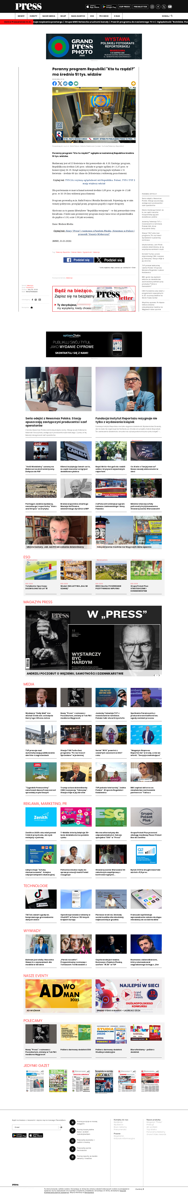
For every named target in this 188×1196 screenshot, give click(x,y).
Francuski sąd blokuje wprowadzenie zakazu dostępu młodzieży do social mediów (146, 917)
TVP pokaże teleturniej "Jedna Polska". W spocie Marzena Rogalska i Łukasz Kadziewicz (153, 269)
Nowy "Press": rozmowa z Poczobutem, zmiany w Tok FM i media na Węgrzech (76, 715)
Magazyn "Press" (154, 1122)
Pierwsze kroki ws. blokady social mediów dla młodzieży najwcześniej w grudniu (110, 917)
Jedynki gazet (36, 1065)
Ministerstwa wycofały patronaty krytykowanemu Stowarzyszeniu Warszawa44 (145, 506)
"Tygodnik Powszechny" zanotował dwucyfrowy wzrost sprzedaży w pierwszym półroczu (40, 791)
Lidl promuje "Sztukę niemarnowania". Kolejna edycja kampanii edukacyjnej (40, 872)
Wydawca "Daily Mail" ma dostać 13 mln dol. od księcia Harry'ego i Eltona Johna (39, 715)
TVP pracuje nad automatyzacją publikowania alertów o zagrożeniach (40, 753)
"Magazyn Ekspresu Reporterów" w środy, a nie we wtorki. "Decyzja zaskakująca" (146, 753)
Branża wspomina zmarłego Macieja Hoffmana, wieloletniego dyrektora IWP (74, 506)
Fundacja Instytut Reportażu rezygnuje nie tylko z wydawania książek (126, 420)
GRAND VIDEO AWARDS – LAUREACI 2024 (118, 1010)
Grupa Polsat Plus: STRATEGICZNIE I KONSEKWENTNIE (140, 588)
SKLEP (63, 16)
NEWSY (21, 16)
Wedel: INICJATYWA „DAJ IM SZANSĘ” (74, 587)
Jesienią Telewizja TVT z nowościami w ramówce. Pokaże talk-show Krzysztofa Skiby (152, 225)
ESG (92, 16)
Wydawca (118, 1124)
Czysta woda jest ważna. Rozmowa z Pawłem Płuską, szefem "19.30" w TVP (109, 962)
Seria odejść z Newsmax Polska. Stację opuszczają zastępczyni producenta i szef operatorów (152, 201)
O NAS (117, 16)
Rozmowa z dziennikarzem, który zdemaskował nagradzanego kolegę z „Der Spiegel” (145, 963)
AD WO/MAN (33, 1010)
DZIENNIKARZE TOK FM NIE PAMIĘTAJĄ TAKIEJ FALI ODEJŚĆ (68, 674)
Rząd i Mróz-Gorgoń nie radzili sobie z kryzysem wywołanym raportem (110, 469)
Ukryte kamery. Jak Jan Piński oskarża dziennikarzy (55, 546)
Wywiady (32, 930)
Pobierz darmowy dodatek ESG (75, 1049)
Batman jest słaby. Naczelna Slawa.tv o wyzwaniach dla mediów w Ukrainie (39, 962)
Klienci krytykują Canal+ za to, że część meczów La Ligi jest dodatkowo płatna (75, 469)
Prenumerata (120, 1129)
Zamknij (139, 1189)
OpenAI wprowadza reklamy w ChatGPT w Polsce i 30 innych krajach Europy (75, 917)
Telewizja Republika (63, 252)
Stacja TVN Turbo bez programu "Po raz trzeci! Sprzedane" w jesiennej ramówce (151, 236)
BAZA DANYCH (78, 16)
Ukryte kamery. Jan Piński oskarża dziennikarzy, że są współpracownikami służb (153, 247)
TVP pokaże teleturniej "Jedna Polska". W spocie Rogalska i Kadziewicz (111, 790)
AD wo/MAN (152, 1127)
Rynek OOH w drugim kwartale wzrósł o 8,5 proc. (146, 871)
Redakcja (118, 1122)
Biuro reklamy (120, 1127)
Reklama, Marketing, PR (45, 803)
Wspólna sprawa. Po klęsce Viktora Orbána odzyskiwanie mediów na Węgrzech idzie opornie (153, 305)
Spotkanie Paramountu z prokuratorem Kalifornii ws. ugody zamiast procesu (144, 715)
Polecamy (33, 1020)
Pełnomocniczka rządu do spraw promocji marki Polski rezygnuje (74, 872)
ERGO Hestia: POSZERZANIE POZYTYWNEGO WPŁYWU (108, 587)
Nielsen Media (76, 252)
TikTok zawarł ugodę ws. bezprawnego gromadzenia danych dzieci (39, 917)
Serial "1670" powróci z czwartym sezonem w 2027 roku (109, 753)
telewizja (96, 252)
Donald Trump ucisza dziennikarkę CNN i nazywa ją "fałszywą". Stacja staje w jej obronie (153, 257)
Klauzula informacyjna (124, 1138)
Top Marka (152, 1129)
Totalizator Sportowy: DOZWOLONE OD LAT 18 (36, 587)
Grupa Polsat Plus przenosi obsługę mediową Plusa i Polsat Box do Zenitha (146, 835)
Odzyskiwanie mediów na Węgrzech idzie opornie (124, 546)
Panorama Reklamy (156, 1132)
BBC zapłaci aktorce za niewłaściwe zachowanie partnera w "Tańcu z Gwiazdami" (143, 791)
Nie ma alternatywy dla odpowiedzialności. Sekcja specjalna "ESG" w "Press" (109, 835)
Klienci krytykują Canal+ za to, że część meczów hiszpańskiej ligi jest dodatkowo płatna (153, 213)
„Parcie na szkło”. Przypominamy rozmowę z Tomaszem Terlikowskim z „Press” (73, 963)
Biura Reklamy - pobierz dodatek (142, 1050)
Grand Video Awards (156, 1134)
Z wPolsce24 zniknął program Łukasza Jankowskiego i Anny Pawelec (110, 506)
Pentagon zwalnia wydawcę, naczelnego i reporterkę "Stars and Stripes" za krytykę (40, 506)
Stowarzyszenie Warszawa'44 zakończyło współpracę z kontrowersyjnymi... (110, 872)
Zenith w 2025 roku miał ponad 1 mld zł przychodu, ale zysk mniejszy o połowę (40, 835)
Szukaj (165, 16)
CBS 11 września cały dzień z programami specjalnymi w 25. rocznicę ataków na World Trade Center (153, 294)
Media (29, 684)
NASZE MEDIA (48, 16)
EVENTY (33, 16)
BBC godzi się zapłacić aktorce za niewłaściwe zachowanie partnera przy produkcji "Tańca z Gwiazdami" (153, 281)
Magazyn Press (38, 602)
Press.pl (150, 1124)
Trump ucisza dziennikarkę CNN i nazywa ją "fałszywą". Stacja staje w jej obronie (74, 790)
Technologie (36, 885)
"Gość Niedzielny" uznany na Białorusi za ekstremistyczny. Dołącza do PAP (40, 469)
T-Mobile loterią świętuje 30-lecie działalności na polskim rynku (74, 835)
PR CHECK (104, 16)
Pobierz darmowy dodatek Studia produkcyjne (109, 1050)
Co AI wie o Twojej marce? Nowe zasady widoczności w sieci (144, 469)
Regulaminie (89, 1192)
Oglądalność (87, 252)
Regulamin (119, 1136)
